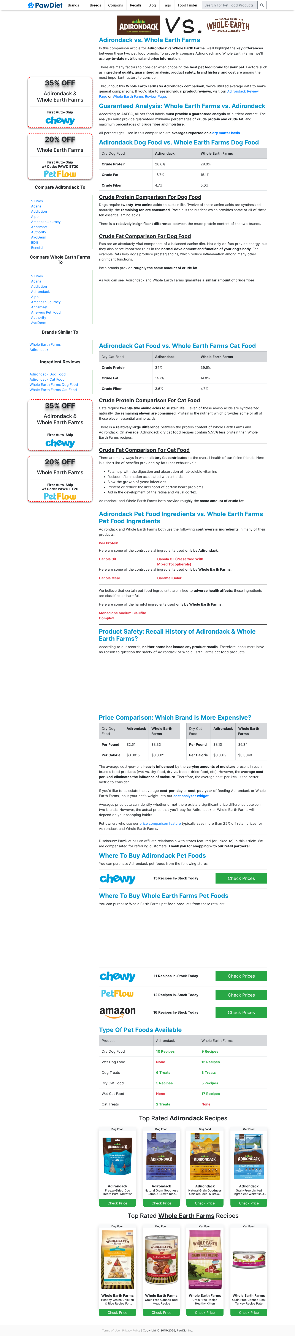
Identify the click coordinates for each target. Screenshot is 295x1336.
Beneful (37, 247)
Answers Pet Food (46, 312)
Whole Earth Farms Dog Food (54, 384)
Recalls (135, 5)
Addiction (39, 211)
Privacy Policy (131, 1330)
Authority (38, 232)
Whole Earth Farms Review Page (139, 96)
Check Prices (241, 878)
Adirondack (40, 291)
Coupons (115, 5)
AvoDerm (38, 237)
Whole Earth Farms (45, 344)
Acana (36, 206)
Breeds (95, 5)
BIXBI (35, 242)
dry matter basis (226, 133)
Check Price (117, 1203)
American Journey (46, 222)
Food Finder (187, 5)
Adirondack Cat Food (47, 379)
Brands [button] (74, 5)
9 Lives (37, 201)
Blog (152, 5)
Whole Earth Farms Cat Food (53, 390)
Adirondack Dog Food (48, 374)
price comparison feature (160, 823)
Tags (167, 5)
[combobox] (230, 5)
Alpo (35, 216)
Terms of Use (111, 1330)
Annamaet (39, 227)
